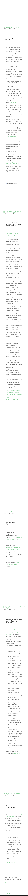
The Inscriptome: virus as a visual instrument (12, 793)
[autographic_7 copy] (14, 472)
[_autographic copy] (14, 414)
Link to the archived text (11, 862)
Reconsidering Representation (11, 512)
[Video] (7, 136)
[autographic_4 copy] (14, 437)
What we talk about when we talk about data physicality (14, 607)
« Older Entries (6, 893)
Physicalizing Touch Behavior (11, 27)
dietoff (6, 513)
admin (6, 28)
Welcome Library (9, 882)
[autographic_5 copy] (14, 449)
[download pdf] (13, 102)
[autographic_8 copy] (14, 484)
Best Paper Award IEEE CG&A (13, 630)
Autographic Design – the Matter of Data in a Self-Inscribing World (13, 211)
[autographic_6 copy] (14, 461)
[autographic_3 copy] (14, 426)
